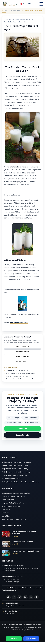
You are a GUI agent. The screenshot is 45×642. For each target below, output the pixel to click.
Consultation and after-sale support (19, 379)
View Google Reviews (9, 590)
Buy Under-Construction (11, 479)
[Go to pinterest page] (36, 597)
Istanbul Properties (22, 351)
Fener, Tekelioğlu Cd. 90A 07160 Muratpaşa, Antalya (12, 579)
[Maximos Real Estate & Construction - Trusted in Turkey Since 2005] (10, 4)
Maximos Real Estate (19, 322)
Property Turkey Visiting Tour (13, 503)
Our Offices (6, 516)
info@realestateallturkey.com (14, 606)
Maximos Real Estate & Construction (16, 493)
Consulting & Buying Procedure (13, 496)
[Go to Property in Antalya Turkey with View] (6, 553)
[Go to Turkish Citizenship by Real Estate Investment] (6, 534)
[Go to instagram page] (25, 597)
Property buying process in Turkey (15, 465)
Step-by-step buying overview (17, 376)
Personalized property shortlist (17, 370)
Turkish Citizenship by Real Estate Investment (24, 533)
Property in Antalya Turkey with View (25, 551)
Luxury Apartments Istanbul (22, 542)
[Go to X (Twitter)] (19, 597)
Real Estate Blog (9, 19)
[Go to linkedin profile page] (31, 597)
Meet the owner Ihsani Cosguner (14, 519)
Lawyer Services (8, 500)
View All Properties (22, 347)
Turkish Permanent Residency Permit (16, 472)
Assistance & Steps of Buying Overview (16, 462)
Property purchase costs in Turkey (15, 469)
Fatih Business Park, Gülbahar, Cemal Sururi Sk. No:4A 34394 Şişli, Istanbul (20, 568)
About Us (5, 513)
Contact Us (6, 510)
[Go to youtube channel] (8, 597)
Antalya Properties (22, 356)
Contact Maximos (22, 361)
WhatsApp (22, 429)
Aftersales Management (11, 506)
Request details (22, 435)
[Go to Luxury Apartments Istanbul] (6, 544)
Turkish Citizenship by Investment (15, 475)
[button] (41, 4)
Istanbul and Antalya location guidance (20, 373)
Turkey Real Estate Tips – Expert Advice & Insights (20, 482)
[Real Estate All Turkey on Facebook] (14, 597)
